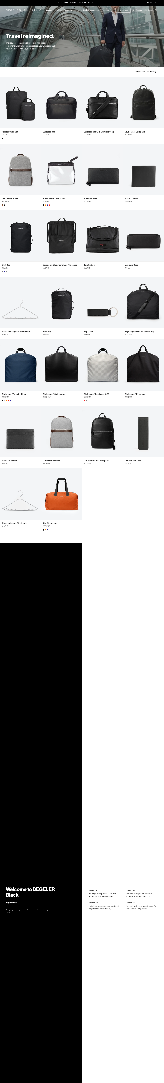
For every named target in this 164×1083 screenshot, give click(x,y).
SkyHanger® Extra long (135, 394)
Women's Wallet (91, 198)
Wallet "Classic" (132, 198)
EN (148, 2)
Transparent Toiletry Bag (54, 198)
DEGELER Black (123, 10)
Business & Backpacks (63, 10)
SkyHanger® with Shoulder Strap (139, 332)
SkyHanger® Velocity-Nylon (14, 394)
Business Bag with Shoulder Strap (99, 132)
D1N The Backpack (10, 198)
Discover (106, 10)
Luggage (48, 10)
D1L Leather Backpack (135, 132)
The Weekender (50, 523)
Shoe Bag (47, 332)
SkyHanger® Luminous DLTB (96, 394)
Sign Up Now (13, 902)
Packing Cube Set (10, 132)
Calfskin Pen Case (133, 461)
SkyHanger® (36, 10)
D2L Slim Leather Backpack (96, 461)
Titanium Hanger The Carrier (14, 523)
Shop (26, 10)
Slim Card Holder (9, 461)
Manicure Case (131, 265)
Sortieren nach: (148, 72)
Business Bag (49, 132)
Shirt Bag (6, 265)
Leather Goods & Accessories (87, 10)
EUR (154, 2)
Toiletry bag (89, 265)
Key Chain (88, 332)
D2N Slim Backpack (51, 461)
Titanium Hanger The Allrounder (16, 332)
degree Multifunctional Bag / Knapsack (60, 265)
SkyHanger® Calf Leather (54, 394)
